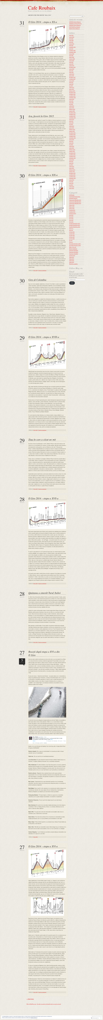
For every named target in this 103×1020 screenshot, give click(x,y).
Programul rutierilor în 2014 (75, 245)
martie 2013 (71, 168)
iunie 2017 (71, 84)
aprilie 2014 (71, 146)
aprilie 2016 (71, 106)
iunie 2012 (71, 183)
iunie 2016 (71, 102)
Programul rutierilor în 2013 (75, 243)
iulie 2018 (71, 70)
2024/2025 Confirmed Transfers (75, 23)
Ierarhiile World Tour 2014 (74, 227)
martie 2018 (71, 75)
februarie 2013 (72, 169)
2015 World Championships (74, 196)
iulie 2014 (71, 141)
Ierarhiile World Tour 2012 (74, 223)
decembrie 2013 (72, 153)
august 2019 (71, 60)
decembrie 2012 (72, 173)
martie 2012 (71, 188)
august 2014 (71, 139)
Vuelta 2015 (71, 262)
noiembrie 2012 (72, 174)
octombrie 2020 (72, 50)
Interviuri (71, 230)
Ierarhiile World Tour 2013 (74, 225)
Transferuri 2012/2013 (73, 250)
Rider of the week (72, 247)
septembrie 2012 (72, 178)
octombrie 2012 (72, 176)
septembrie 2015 (72, 117)
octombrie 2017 (72, 79)
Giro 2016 (71, 222)
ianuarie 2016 (72, 111)
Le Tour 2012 (72, 232)
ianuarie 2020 (72, 59)
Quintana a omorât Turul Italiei (44, 592)
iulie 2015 (71, 121)
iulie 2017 (71, 82)
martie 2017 (71, 89)
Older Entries (30, 999)
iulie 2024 (71, 38)
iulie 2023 (71, 42)
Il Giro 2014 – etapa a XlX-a (43, 175)
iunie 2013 (71, 163)
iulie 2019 (71, 62)
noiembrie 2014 (72, 134)
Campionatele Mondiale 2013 (75, 201)
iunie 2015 (71, 122)
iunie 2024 (71, 40)
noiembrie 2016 (72, 94)
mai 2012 (71, 185)
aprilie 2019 (71, 65)
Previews (71, 242)
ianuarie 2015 (72, 131)
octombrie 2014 (72, 136)
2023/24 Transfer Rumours (74, 28)
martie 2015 (71, 127)
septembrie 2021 (72, 47)
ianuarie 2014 (72, 151)
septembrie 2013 (72, 158)
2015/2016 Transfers (73, 198)
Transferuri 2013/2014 (73, 252)
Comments (22, 660)
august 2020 (71, 53)
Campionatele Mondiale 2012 (75, 200)
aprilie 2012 (71, 186)
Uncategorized (72, 255)
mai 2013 (71, 164)
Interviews (71, 228)
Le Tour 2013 (72, 233)
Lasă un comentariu (42, 106)
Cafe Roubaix (41, 7)
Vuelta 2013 (71, 258)
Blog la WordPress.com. (31, 1004)
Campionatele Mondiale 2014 (75, 203)
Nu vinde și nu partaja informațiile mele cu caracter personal (49, 1004)
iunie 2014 (71, 143)
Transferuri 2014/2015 (73, 253)
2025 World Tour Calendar (74, 27)
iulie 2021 (71, 48)
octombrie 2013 (72, 156)
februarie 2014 (72, 149)
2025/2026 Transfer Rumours (75, 22)
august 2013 (71, 159)
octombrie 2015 (72, 116)
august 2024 (71, 37)
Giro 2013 (71, 216)
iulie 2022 (71, 45)
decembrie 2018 (72, 67)
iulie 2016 (71, 101)
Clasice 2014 (71, 208)
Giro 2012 (71, 215)
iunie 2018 (71, 72)
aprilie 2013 (71, 166)
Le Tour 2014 (72, 235)
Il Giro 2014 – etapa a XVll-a (43, 498)
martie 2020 (71, 57)
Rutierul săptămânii (73, 248)
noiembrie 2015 (72, 114)
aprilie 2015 (71, 126)
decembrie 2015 (72, 112)
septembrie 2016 (72, 97)
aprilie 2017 (71, 87)
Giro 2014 (35, 106)
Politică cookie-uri (33, 1017)
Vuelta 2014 (71, 260)
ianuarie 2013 (72, 171)
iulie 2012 (71, 181)
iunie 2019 (71, 64)
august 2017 (71, 80)
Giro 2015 (71, 220)
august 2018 (71, 69)
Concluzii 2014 (72, 211)
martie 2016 (71, 107)
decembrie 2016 (72, 92)
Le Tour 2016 (72, 238)
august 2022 (71, 43)
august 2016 (71, 99)
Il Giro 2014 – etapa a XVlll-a (43, 337)
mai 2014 (22, 23)
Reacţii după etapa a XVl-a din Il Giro (44, 653)
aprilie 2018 (71, 74)
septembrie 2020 (72, 52)
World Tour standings (73, 264)
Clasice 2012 (71, 205)
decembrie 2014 (72, 132)
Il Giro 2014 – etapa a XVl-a (43, 846)
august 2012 (71, 180)
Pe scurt (70, 240)
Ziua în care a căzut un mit (42, 439)
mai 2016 (71, 104)
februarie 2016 (72, 109)
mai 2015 (71, 124)
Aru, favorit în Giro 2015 (41, 116)
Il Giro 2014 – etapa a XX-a (42, 22)
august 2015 (71, 119)
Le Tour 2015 (72, 237)
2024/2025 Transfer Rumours (75, 25)
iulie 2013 (71, 161)
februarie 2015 (72, 129)
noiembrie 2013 (72, 154)
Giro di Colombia (37, 279)
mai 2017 (71, 85)
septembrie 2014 (72, 138)
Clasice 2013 (71, 206)
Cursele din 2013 (72, 213)
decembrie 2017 (72, 77)
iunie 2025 (71, 35)
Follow (72, 283)
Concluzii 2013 (72, 210)
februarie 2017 (72, 90)
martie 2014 (71, 148)
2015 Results (71, 195)
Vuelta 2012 (71, 257)
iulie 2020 (71, 55)
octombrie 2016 (72, 95)
